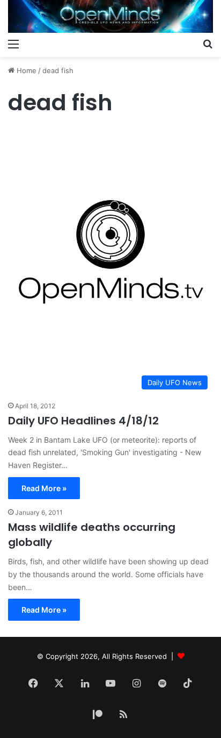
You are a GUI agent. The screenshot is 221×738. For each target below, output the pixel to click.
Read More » (44, 488)
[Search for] (207, 44)
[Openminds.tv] (110, 16)
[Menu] (13, 44)
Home (25, 70)
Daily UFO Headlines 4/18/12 (83, 420)
